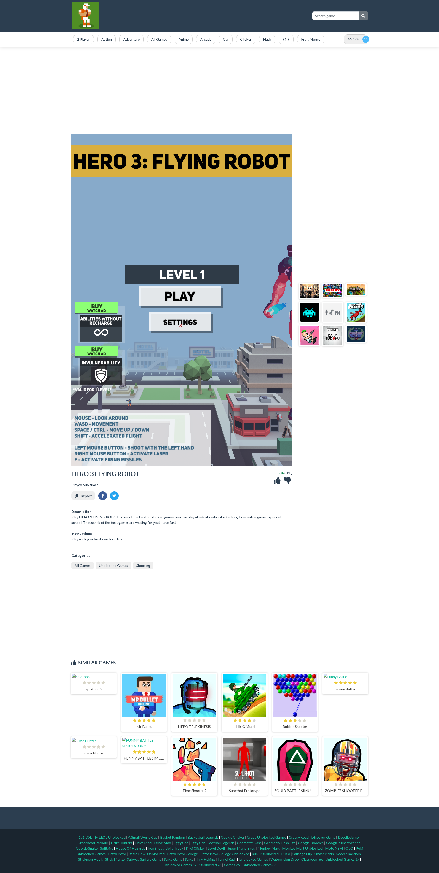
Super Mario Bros (241, 848)
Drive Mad (143, 843)
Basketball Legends (203, 837)
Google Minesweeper (343, 843)
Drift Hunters (122, 843)
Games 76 (232, 864)
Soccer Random (348, 853)
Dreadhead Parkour (93, 843)
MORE (353, 39)
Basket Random (173, 837)
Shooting (143, 565)
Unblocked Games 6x (342, 859)
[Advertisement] (224, 15)
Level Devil (216, 848)
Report (86, 495)
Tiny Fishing (206, 859)
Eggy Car (181, 843)
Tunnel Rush (227, 859)
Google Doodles (311, 843)
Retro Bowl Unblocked (146, 853)
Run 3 (286, 853)
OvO (349, 848)
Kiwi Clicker (196, 848)
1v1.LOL (85, 837)
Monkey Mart (268, 848)
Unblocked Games (113, 565)
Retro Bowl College (182, 853)
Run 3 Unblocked (265, 853)
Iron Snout (156, 848)
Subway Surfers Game (144, 859)
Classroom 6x (312, 859)
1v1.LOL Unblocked (110, 837)
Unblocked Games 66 (259, 864)
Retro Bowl (117, 853)
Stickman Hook (90, 859)
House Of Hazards (131, 848)
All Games (83, 565)
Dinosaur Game (323, 837)
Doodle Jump (348, 837)
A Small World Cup (143, 837)
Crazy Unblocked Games (267, 837)
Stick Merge (115, 859)
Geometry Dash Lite (280, 843)
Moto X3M (334, 848)
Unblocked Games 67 (180, 864)
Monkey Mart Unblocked (302, 848)
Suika (189, 859)
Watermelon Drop (285, 859)
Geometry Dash (249, 843)
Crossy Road (299, 837)
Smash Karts (324, 853)
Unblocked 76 (210, 864)
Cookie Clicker (233, 837)
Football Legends (221, 843)
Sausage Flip (302, 853)
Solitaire (107, 848)
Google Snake (87, 848)
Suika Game (173, 859)
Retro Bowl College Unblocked (225, 853)
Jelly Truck (175, 848)
